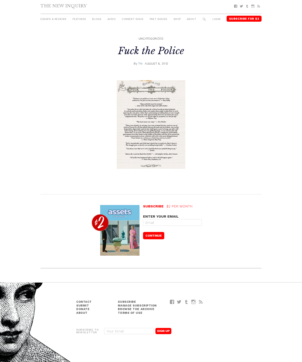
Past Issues (158, 19)
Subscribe (127, 301)
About (191, 19)
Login (216, 19)
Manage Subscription (137, 305)
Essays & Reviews (53, 19)
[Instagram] (253, 6)
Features (79, 19)
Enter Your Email (161, 216)
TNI (140, 63)
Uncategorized (151, 38)
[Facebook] (236, 6)
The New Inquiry (63, 5)
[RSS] (259, 6)
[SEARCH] (204, 19)
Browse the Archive (136, 309)
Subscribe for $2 (244, 18)
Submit (82, 305)
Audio (111, 19)
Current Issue (132, 19)
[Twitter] (241, 6)
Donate (83, 309)
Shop (177, 19)
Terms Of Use (130, 312)
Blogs (96, 19)
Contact (84, 301)
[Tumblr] (247, 6)
